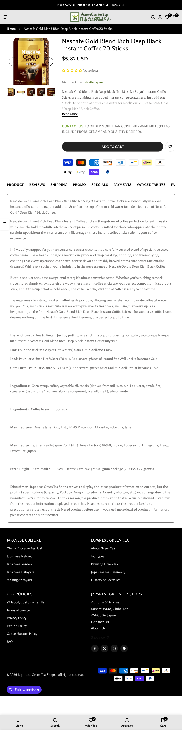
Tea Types (97, 556)
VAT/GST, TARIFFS (151, 185)
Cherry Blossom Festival (24, 548)
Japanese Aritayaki (20, 572)
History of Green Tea (106, 580)
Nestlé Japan (93, 82)
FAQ (174, 185)
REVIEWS (37, 185)
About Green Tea (103, 548)
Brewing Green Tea (104, 564)
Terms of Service (18, 610)
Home (11, 29)
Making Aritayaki (19, 580)
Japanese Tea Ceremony (108, 572)
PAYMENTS (122, 185)
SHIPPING (58, 185)
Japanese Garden (19, 564)
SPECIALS (99, 185)
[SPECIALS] (4, 224)
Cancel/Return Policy (22, 634)
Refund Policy (17, 626)
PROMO (79, 185)
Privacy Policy (16, 618)
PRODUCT (15, 185)
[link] (100, 637)
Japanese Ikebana (20, 556)
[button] (72, 70)
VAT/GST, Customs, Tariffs (25, 602)
